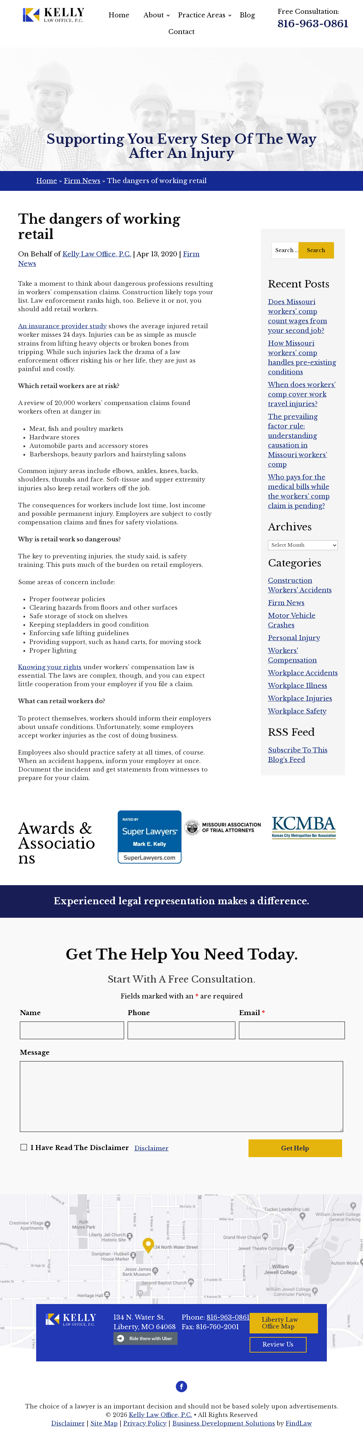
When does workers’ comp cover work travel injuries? (302, 394)
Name (30, 1013)
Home (118, 15)
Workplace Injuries (300, 698)
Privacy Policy (145, 1423)
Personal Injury (294, 638)
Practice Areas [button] (201, 15)
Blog (247, 15)
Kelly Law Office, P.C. (96, 254)
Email (252, 1013)
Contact (181, 32)
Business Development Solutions (223, 1423)
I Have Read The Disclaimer (79, 1148)
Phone (139, 1013)
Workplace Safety (297, 711)
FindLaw (299, 1423)
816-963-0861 (313, 24)
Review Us (278, 1344)
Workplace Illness (297, 686)
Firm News (286, 603)
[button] (356, 1389)
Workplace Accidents (303, 673)
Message (35, 1053)
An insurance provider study (62, 326)
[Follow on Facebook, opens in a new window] (181, 1386)
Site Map (104, 1423)
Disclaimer (151, 1148)
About (154, 15)
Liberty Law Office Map (280, 1323)
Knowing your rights (50, 667)
